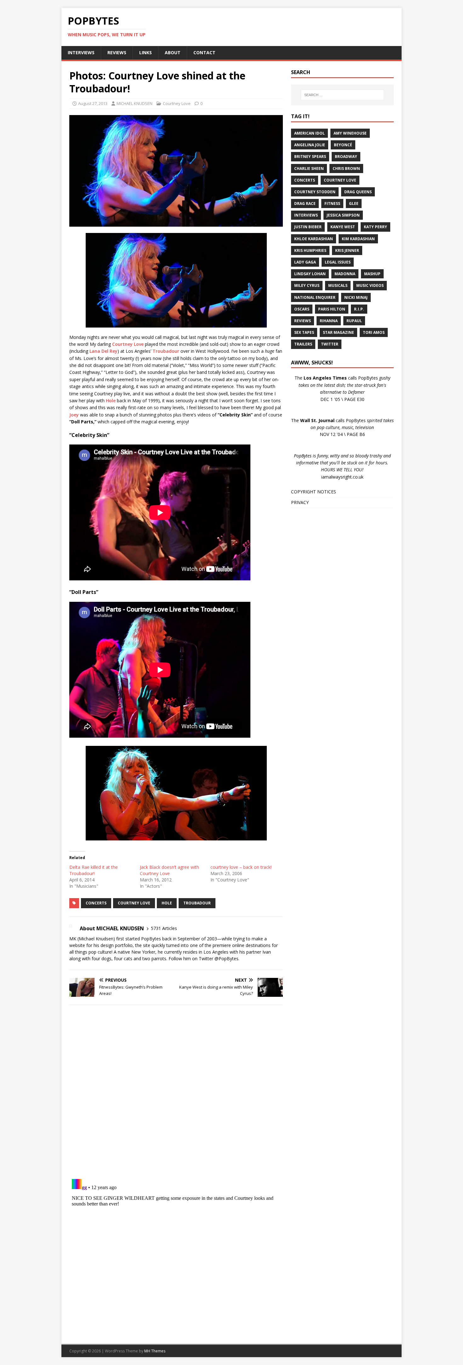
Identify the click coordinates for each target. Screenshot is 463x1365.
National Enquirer (314, 297)
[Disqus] (176, 1091)
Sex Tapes (304, 332)
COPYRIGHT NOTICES (313, 492)
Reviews (302, 320)
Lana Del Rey (103, 351)
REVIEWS (116, 52)
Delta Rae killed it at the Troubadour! (93, 870)
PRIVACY (300, 502)
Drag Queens (358, 192)
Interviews (306, 215)
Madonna (344, 273)
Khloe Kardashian (313, 238)
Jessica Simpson (343, 215)
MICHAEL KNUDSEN (134, 103)
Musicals (337, 285)
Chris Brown (346, 168)
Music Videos (370, 285)
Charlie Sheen (309, 168)
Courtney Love (177, 103)
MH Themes (154, 1351)
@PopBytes (226, 958)
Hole (111, 401)
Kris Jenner (347, 250)
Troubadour (165, 351)
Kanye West (342, 226)
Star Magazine (338, 332)
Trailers (303, 344)
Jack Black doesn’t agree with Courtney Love (169, 870)
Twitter (329, 344)
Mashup (372, 273)
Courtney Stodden (314, 192)
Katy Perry (375, 226)
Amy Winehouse (350, 133)
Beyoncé (343, 145)
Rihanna (329, 320)
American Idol (309, 133)
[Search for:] (342, 95)
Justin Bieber (308, 226)
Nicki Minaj (356, 297)
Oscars (301, 309)
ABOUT (172, 52)
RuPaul (354, 320)
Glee (353, 203)
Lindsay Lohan (310, 273)
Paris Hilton (331, 309)
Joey (74, 415)
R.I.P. (359, 309)
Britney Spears (310, 156)
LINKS (145, 52)
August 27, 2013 (92, 103)
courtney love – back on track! (241, 867)
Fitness (332, 203)
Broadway (346, 156)
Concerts (96, 903)
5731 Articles (164, 928)
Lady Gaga (305, 262)
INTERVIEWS (81, 52)
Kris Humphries (310, 250)
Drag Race (305, 203)
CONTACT (204, 52)
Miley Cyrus (306, 285)
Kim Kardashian (358, 238)
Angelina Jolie (309, 145)
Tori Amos (374, 332)
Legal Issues (338, 262)
